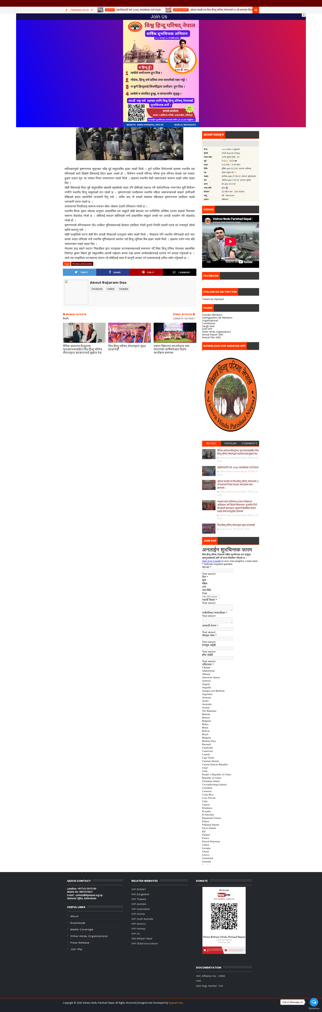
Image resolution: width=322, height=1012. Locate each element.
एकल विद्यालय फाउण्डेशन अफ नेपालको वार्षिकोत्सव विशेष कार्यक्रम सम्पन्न (172, 349)
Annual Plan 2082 (211, 337)
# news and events (82, 263)
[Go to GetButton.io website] (314, 1008)
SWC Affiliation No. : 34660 (210, 976)
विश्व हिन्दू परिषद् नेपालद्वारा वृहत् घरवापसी (127, 347)
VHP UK (135, 933)
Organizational (210, 320)
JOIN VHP (207, 328)
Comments (249, 443)
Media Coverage (81, 929)
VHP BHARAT (138, 889)
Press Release (80, 942)
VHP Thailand (138, 899)
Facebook (97, 288)
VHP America (138, 923)
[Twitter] (249, 1006)
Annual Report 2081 (213, 334)
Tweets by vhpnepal (213, 299)
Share (117, 272)
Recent (212, 443)
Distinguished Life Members (217, 317)
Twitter (111, 288)
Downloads (78, 923)
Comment (184, 272)
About (74, 916)
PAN (198, 980)
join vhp (76, 949)
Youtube (123, 288)
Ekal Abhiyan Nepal (141, 938)
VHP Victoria (138, 913)
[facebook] (255, 1006)
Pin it (150, 272)
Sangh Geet (208, 326)
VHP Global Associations (144, 943)
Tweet (84, 272)
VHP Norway (138, 928)
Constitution (208, 323)
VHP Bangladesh (140, 894)
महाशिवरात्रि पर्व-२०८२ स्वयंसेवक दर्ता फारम (237, 467)
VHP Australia (138, 904)
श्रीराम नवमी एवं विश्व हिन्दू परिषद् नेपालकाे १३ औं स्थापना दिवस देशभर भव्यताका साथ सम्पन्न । (238, 485)
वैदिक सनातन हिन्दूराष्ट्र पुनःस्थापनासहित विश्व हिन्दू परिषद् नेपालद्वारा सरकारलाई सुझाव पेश (82, 349)
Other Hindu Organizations (216, 331)
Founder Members (212, 314)
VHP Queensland (140, 909)
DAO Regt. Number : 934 (209, 985)
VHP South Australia (142, 918)
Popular (231, 443)
